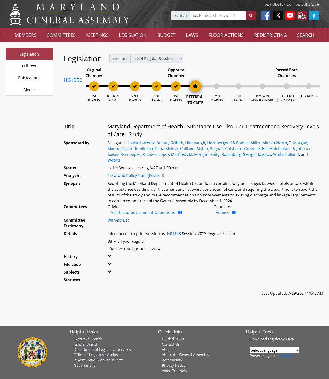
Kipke (135, 154)
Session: (119, 58)
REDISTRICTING (270, 35)
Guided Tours (173, 338)
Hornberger (218, 142)
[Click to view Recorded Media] (180, 212)
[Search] (251, 15)
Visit (165, 349)
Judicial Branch (86, 344)
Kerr (125, 154)
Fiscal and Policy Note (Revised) (135, 175)
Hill (265, 148)
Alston (202, 148)
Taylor (127, 148)
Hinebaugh (195, 142)
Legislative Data (281, 338)
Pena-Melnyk (166, 148)
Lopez (163, 154)
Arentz (149, 142)
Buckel (162, 142)
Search (180, 15)
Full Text (29, 66)
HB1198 (174, 233)
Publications (29, 77)
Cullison (187, 148)
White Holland (286, 154)
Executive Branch (88, 338)
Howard (133, 142)
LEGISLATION (133, 35)
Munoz (113, 148)
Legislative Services (277, 4)
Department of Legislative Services (102, 349)
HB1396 (73, 80)
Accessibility (172, 360)
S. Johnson (302, 148)
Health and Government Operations (142, 212)
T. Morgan (298, 142)
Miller (255, 142)
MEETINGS (97, 35)
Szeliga (249, 154)
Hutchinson (280, 148)
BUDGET (166, 35)
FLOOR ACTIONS (225, 35)
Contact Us (171, 344)
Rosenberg (231, 154)
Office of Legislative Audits (96, 354)
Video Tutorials (174, 370)
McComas (240, 142)
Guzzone (252, 148)
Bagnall (216, 148)
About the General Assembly (185, 354)
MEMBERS (25, 35)
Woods (113, 160)
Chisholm (233, 148)
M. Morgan (198, 154)
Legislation (29, 54)
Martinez (179, 154)
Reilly (215, 154)
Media (29, 89)
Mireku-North (275, 142)
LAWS (192, 35)
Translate (286, 355)
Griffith (176, 142)
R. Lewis (149, 154)
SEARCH (305, 35)
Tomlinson (143, 148)
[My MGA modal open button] (301, 15)
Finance (222, 212)
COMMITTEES (61, 35)
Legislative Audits (308, 4)
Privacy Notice (173, 365)
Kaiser (113, 154)
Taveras (264, 154)
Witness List (118, 220)
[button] (115, 257)
